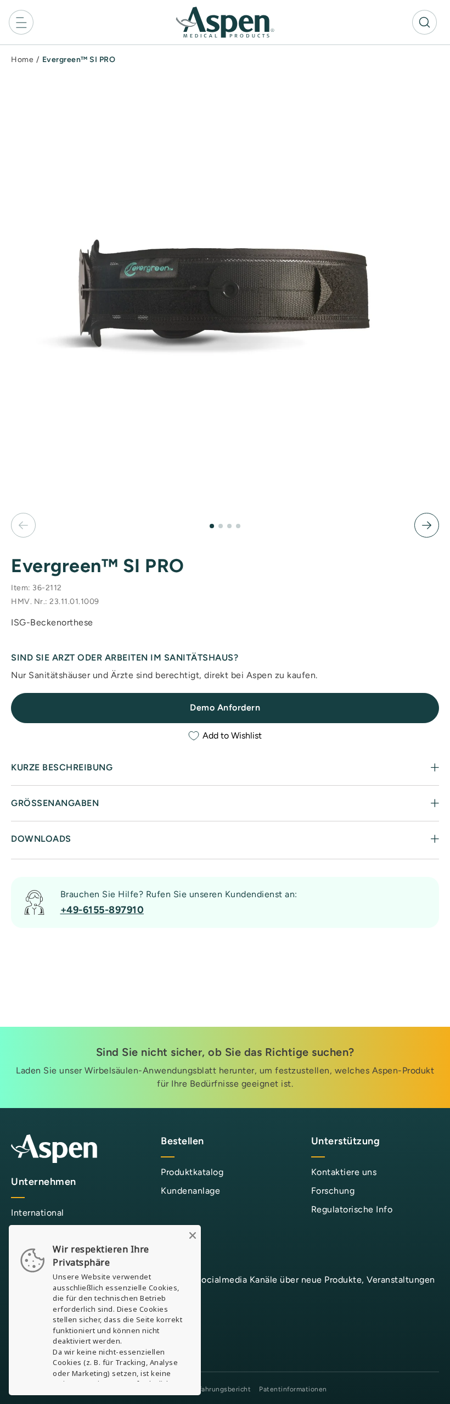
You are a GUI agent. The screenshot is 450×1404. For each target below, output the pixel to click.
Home (22, 59)
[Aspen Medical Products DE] (225, 21)
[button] (21, 22)
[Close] (192, 1233)
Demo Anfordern (225, 707)
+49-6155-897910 (102, 910)
